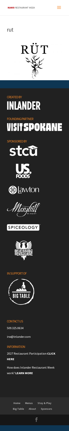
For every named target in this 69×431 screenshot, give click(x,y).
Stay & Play (44, 403)
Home (16, 403)
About (32, 409)
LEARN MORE (24, 373)
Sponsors (46, 409)
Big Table (18, 409)
